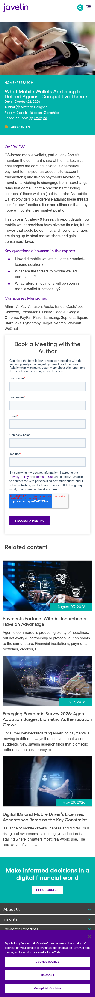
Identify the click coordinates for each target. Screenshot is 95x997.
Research (25, 82)
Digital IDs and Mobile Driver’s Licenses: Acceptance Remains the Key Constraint (45, 816)
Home (9, 82)
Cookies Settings (47, 961)
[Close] (89, 937)
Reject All (47, 975)
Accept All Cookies (47, 988)
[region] (47, 963)
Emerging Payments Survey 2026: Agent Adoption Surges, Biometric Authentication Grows (47, 719)
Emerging (40, 118)
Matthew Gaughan (34, 106)
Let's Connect (47, 889)
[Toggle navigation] (88, 7)
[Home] (15, 7)
